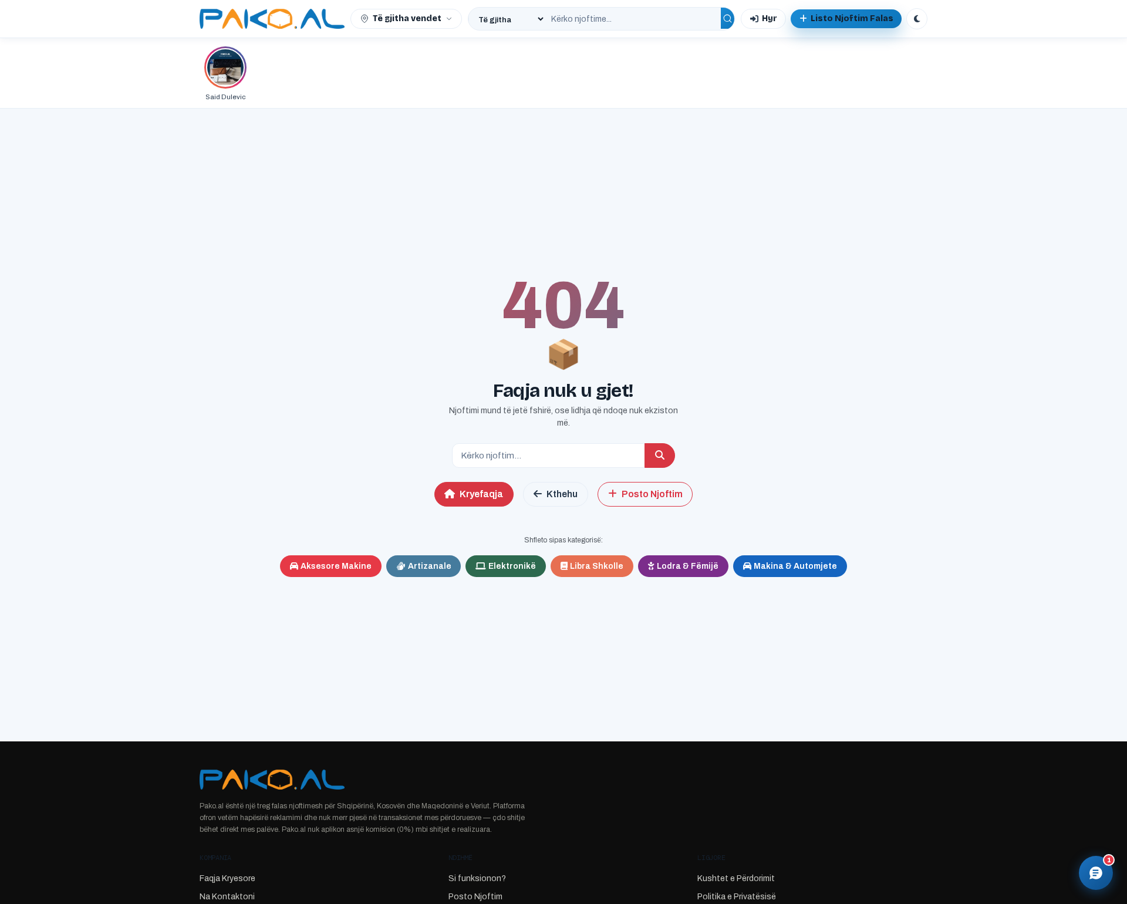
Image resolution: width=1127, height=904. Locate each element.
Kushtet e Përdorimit (736, 878)
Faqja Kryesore (227, 878)
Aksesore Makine (336, 566)
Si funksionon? (477, 878)
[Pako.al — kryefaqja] (272, 19)
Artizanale (429, 566)
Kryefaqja (481, 494)
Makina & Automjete (795, 566)
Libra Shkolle (596, 566)
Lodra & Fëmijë (687, 566)
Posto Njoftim (652, 494)
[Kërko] (727, 18)
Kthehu (562, 494)
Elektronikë (512, 566)
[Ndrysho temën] (916, 18)
